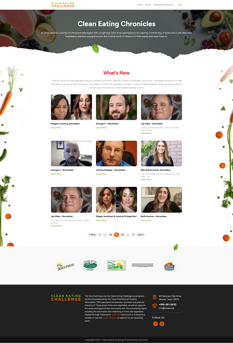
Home (139, 5)
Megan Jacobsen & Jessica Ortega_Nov (116, 216)
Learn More (56, 127)
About (148, 5)
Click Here (116, 314)
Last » (141, 234)
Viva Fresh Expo (110, 318)
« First (92, 234)
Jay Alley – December (152, 123)
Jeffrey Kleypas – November (110, 170)
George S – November (62, 170)
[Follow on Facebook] (155, 323)
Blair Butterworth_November (156, 170)
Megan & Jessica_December (65, 123)
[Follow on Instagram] (162, 323)
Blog (180, 5)
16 (122, 234)
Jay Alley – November (62, 216)
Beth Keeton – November (154, 216)
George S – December (107, 123)
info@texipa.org (166, 308)
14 (110, 234)
